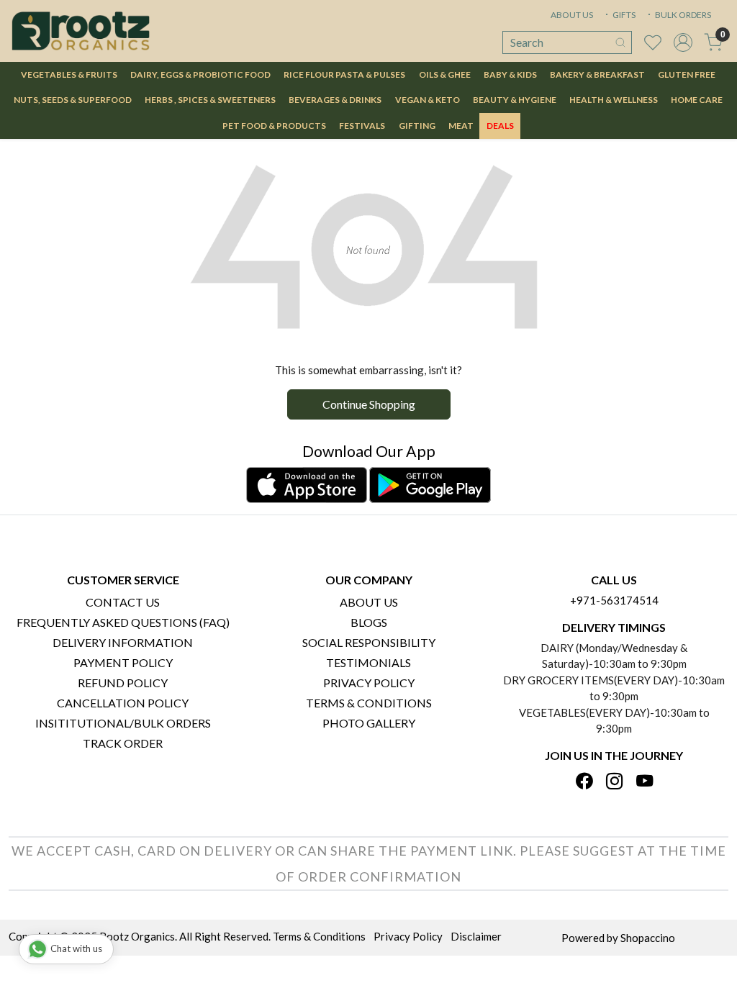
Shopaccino (647, 937)
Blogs (369, 622)
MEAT (461, 125)
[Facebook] (584, 782)
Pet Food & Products (274, 125)
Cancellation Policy (123, 703)
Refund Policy (123, 682)
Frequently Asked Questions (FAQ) (123, 622)
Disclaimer (476, 936)
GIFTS (623, 14)
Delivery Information (123, 642)
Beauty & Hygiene (514, 99)
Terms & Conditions (369, 703)
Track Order (123, 743)
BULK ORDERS (682, 14)
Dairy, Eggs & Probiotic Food (200, 74)
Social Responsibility (368, 642)
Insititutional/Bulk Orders (123, 723)
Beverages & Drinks (335, 99)
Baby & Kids (510, 74)
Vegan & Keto (427, 99)
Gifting (417, 125)
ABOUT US (572, 14)
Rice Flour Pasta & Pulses (344, 74)
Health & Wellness (613, 99)
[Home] (81, 31)
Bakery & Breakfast (597, 74)
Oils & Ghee (445, 74)
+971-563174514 (614, 600)
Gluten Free (686, 74)
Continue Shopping (368, 404)
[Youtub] (644, 782)
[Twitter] (614, 782)
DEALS (500, 125)
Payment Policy (123, 662)
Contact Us (123, 602)
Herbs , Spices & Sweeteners (210, 99)
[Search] (620, 42)
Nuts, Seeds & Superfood (73, 99)
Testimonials (368, 662)
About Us (369, 602)
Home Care (697, 99)
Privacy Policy (369, 682)
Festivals (362, 125)
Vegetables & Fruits (69, 74)
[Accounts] (683, 42)
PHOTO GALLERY (368, 723)
